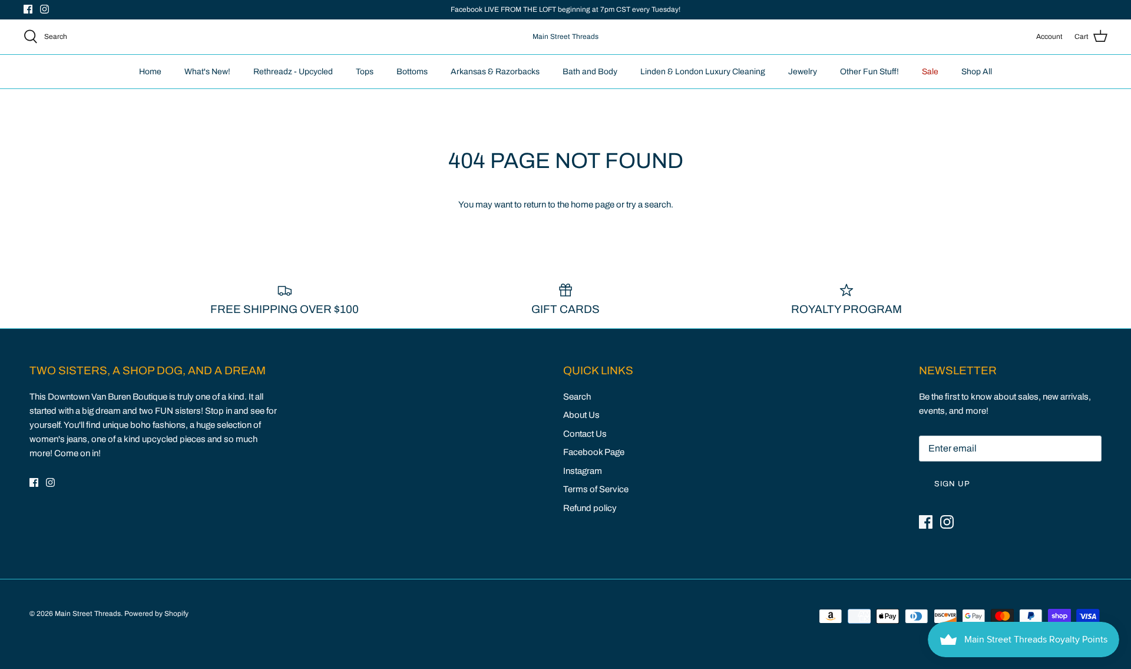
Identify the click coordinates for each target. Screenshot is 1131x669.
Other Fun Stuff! (869, 71)
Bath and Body (590, 71)
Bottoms (412, 71)
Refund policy (590, 508)
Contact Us (585, 434)
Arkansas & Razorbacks (495, 71)
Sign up (952, 484)
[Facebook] (28, 9)
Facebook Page (593, 452)
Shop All (976, 71)
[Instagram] (44, 9)
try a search (648, 204)
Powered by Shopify (156, 613)
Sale (930, 71)
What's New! (207, 71)
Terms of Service (596, 489)
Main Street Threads (88, 613)
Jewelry (802, 71)
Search (577, 396)
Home (150, 71)
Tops (364, 71)
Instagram (582, 471)
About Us (581, 415)
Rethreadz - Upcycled (293, 71)
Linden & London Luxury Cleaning (702, 71)
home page (592, 204)
